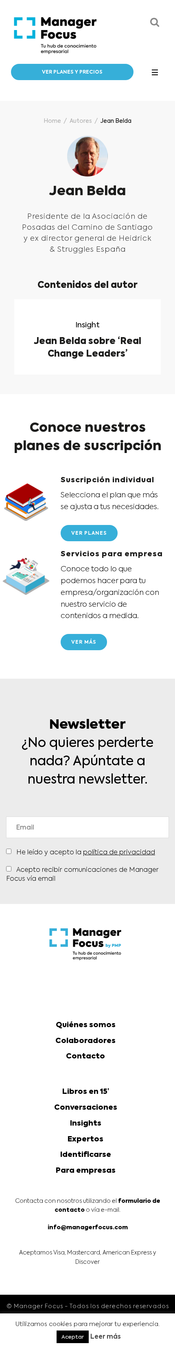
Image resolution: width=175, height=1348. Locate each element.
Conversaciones (85, 1107)
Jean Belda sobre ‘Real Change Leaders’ (87, 347)
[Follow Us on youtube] (107, 988)
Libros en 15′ (85, 1091)
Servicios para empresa (112, 554)
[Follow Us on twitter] (87, 988)
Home (52, 120)
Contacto (85, 1056)
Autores (81, 120)
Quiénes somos (86, 1024)
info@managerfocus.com (88, 1227)
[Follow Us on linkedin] (68, 988)
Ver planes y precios (72, 71)
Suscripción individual (107, 480)
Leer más (105, 1336)
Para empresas (86, 1170)
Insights (85, 1123)
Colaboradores (85, 1040)
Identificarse (85, 1154)
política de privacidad (119, 852)
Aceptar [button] (72, 1336)
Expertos (85, 1139)
